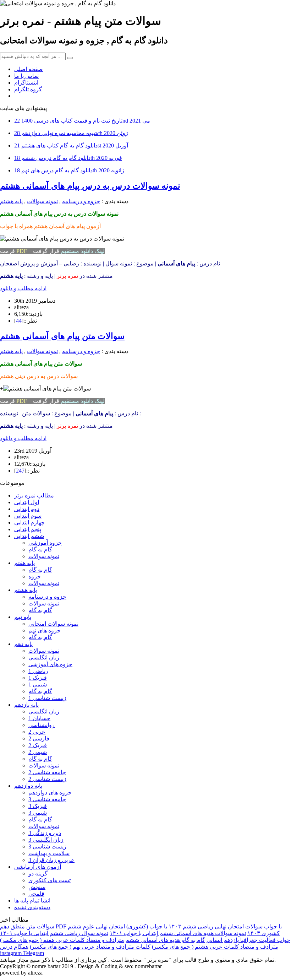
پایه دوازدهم (28, 786)
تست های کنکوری (49, 880)
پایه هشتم (11, 201)
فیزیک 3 (37, 806)
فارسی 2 (38, 738)
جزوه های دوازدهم (50, 792)
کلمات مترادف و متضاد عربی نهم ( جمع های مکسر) (90, 947)
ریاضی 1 (38, 671)
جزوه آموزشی (45, 543)
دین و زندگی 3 (44, 833)
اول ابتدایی (26, 502)
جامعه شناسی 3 (47, 799)
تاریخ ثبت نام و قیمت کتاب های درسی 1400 (82, 121)
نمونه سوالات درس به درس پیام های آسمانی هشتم (90, 185)
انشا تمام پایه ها (32, 900)
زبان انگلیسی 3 (46, 840)
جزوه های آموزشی (50, 664)
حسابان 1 (39, 718)
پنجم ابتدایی (27, 529)
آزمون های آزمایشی (37, 867)
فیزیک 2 (37, 745)
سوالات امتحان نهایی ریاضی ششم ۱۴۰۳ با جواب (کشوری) (194, 926)
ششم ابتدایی (29, 536)
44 (19, 321)
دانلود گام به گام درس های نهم (69, 170)
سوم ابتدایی (28, 516)
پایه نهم (22, 617)
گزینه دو (38, 873)
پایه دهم (23, 644)
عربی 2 (36, 732)
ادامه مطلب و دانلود (23, 288)
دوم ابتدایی (26, 509)
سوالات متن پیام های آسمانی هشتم (62, 336)
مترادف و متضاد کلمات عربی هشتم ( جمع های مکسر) (215, 947)
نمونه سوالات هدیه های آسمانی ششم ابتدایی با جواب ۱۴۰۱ (178, 933)
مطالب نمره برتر (34, 495)
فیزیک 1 (37, 678)
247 (20, 471)
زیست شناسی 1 (47, 698)
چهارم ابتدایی (29, 522)
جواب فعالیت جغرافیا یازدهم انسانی (248, 940)
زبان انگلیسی (43, 657)
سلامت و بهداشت (49, 853)
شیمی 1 (37, 684)
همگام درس (14, 947)
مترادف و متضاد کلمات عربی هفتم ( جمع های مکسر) (62, 940)
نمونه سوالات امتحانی (53, 624)
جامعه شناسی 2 (47, 772)
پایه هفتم (24, 563)
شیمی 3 (37, 813)
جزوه (34, 576)
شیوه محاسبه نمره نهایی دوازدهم (71, 133)
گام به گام (40, 549)
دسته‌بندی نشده (32, 907)
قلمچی (36, 894)
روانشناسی (41, 725)
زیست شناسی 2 (47, 779)
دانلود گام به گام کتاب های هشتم (71, 145)
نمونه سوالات (42, 201)
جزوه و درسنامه (81, 201)
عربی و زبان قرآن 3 (51, 860)
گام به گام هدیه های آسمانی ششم (165, 940)
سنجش (36, 887)
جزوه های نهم (44, 630)
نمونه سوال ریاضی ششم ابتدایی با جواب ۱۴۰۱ (54, 933)
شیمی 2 (37, 752)
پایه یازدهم (26, 705)
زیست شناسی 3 (47, 846)
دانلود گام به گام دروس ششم (68, 158)
